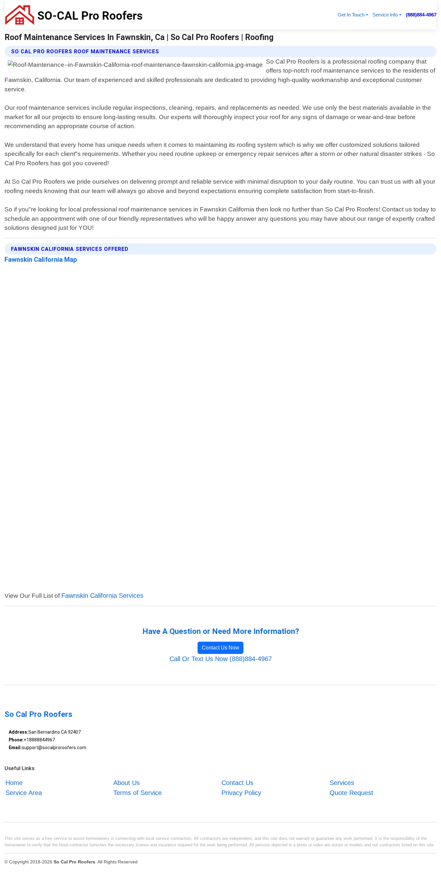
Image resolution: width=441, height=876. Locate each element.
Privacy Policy (241, 792)
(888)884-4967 (421, 14)
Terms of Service (137, 792)
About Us (126, 782)
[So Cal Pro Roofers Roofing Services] (74, 15)
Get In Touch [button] (351, 14)
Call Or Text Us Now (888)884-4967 (220, 658)
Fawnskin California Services (102, 595)
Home (14, 782)
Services (342, 782)
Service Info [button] (385, 14)
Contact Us (237, 782)
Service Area (23, 792)
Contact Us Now (220, 647)
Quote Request (351, 792)
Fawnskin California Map (41, 259)
